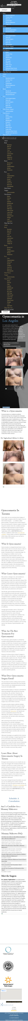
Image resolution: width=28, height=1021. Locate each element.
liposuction (13, 711)
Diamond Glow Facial (11, 68)
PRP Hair (8, 63)
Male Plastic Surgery (8, 46)
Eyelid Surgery (9, 39)
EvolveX (8, 59)
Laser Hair (8, 66)
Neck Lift (8, 37)
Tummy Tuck (9, 17)
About (4, 11)
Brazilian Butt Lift (10, 15)
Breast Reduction (10, 31)
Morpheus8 (8, 57)
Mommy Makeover (10, 22)
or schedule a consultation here (12, 346)
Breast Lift (8, 28)
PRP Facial (9, 64)
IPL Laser (8, 61)
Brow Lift (8, 42)
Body (4, 13)
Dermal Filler (9, 54)
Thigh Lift (8, 24)
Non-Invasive (6, 50)
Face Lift (8, 41)
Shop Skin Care (7, 72)
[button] (14, 838)
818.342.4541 (9, 309)
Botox (7, 52)
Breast (4, 26)
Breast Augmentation (11, 30)
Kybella (8, 55)
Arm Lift (8, 19)
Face (4, 33)
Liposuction (9, 20)
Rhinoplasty (9, 44)
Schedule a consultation (19, 785)
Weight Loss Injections (11, 70)
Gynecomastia (9, 48)
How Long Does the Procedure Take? (11, 864)
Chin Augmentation (11, 35)
